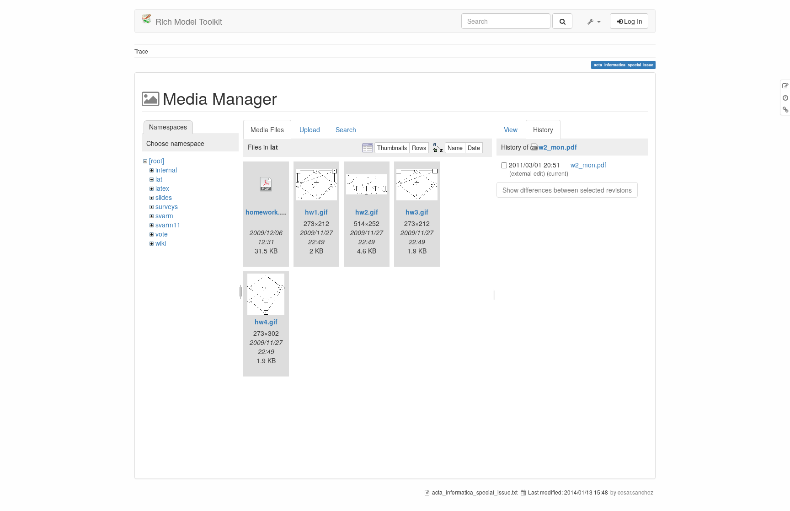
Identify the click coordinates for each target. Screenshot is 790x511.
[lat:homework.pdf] (266, 184)
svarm (164, 215)
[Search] (562, 21)
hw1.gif (316, 211)
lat (158, 178)
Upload (309, 129)
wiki (160, 242)
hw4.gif (266, 321)
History (543, 129)
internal (166, 169)
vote (161, 233)
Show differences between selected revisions (567, 189)
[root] (156, 160)
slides (163, 197)
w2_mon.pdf (558, 146)
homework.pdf (268, 211)
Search (346, 129)
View (511, 129)
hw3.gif (417, 211)
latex (162, 188)
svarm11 (168, 224)
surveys (166, 206)
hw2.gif (366, 211)
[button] (593, 21)
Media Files (267, 129)
